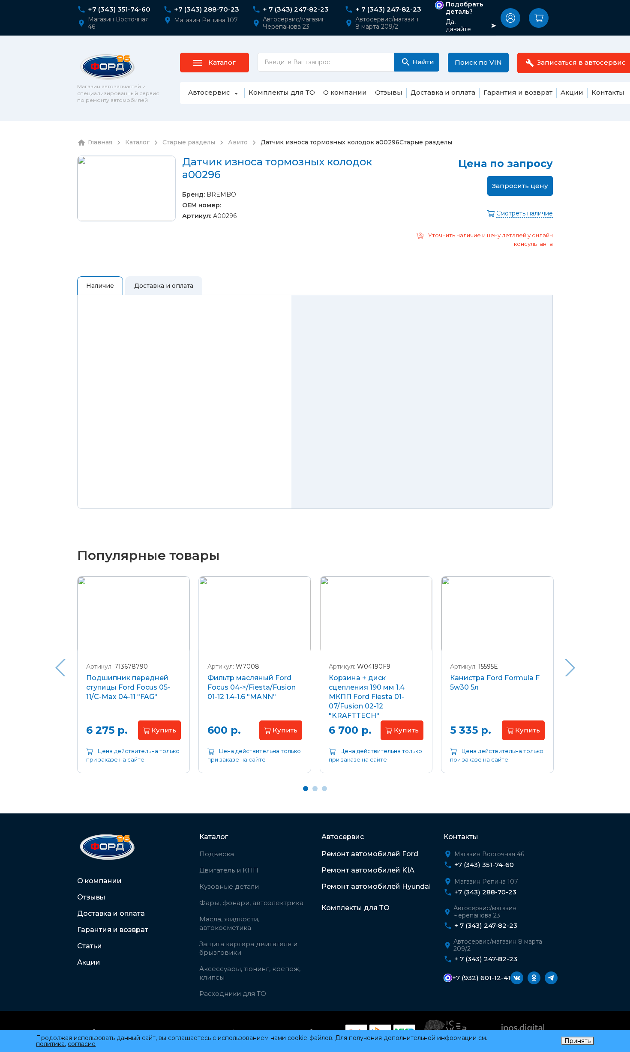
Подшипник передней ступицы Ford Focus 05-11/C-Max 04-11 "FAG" (128, 687)
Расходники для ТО (232, 993)
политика (50, 1044)
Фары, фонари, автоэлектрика (251, 903)
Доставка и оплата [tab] (163, 286)
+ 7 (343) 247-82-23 (296, 9)
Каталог (213, 837)
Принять (577, 1041)
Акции (88, 962)
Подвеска (216, 854)
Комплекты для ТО (355, 908)
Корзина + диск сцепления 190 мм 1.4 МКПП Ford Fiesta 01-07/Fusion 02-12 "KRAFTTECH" (367, 697)
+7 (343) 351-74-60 (119, 9)
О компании (99, 881)
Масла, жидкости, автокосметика (229, 923)
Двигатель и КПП (228, 870)
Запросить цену (520, 186)
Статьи (89, 946)
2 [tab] (315, 788)
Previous (60, 667)
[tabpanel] (133, 681)
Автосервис (342, 837)
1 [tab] (305, 788)
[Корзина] (539, 18)
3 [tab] (324, 788)
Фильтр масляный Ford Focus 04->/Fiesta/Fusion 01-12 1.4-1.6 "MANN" (251, 687)
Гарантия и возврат (112, 930)
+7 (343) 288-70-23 (206, 9)
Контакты (461, 837)
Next (570, 667)
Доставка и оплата (111, 913)
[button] (510, 18)
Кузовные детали (229, 886)
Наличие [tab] (100, 286)
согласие (82, 1044)
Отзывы (91, 897)
